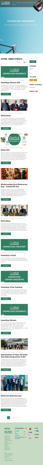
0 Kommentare (21, 80)
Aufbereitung (30, 2)
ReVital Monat (5, 221)
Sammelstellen (18, 2)
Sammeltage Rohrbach (8, 320)
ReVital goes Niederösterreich (11, 395)
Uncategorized (32, 87)
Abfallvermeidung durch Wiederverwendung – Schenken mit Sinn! (14, 185)
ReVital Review (6, 115)
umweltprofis (4, 80)
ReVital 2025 (5, 150)
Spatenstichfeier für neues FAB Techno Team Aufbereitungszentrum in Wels (14, 355)
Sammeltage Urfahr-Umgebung (11, 287)
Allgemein (31, 68)
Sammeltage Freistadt (8, 255)
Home (13, 2)
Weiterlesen (6, 94)
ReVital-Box (24, 2)
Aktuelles (14, 4)
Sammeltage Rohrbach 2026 (10, 82)
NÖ (30, 70)
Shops (35, 2)
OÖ (30, 72)
